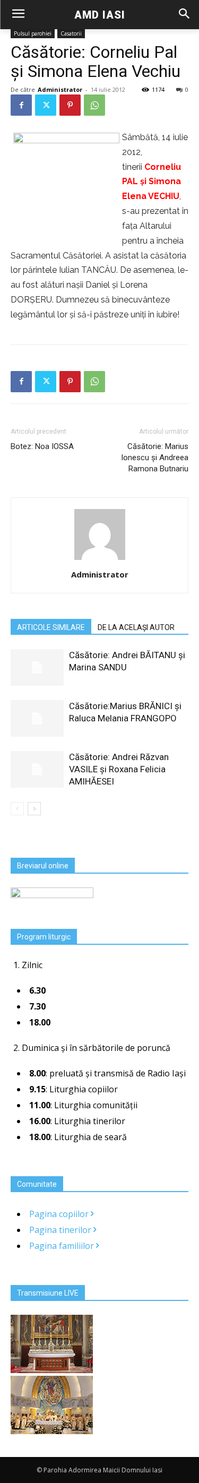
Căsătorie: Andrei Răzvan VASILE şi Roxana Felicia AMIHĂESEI (119, 769)
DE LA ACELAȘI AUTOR (136, 627)
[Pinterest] (70, 105)
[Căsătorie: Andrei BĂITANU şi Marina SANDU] (37, 667)
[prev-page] (17, 808)
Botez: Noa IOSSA (42, 446)
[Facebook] (21, 105)
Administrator (60, 89)
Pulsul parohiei (32, 33)
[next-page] (34, 808)
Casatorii (71, 33)
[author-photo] (99, 560)
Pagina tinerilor (61, 1230)
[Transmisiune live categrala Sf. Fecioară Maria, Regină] (52, 1431)
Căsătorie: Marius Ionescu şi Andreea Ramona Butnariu (154, 457)
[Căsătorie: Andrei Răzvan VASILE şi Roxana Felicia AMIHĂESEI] (37, 769)
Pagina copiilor (60, 1214)
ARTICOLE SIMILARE (51, 627)
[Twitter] (45, 105)
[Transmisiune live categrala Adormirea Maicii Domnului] (52, 1370)
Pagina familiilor (62, 1246)
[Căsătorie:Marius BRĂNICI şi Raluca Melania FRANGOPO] (37, 718)
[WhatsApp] (94, 105)
